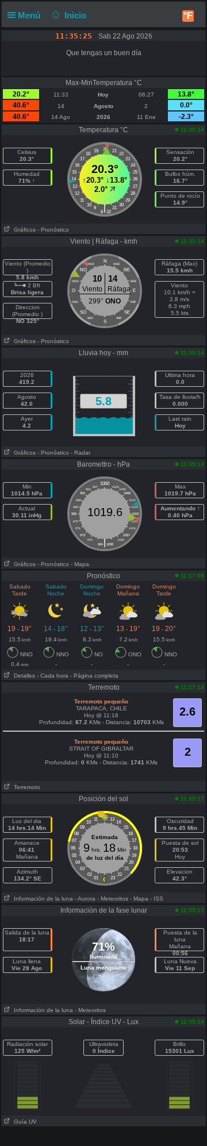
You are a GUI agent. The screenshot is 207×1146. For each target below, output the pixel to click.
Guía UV (23, 1121)
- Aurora (85, 898)
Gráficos (23, 229)
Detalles (22, 675)
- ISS (156, 898)
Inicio (75, 15)
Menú (30, 15)
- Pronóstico (53, 229)
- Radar (80, 452)
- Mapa (80, 564)
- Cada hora (52, 675)
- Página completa (94, 675)
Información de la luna (41, 898)
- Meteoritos (112, 898)
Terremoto (25, 787)
